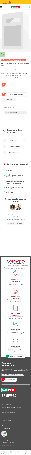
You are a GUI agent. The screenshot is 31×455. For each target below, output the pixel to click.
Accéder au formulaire (16, 223)
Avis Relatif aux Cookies (8, 445)
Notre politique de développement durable (12, 407)
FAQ (3, 425)
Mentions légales (6, 440)
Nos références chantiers (8, 409)
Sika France (4, 423)
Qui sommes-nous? (6, 404)
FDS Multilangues (6, 428)
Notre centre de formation (8, 412)
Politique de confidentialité (8, 442)
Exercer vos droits (6, 447)
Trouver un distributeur (7, 420)
